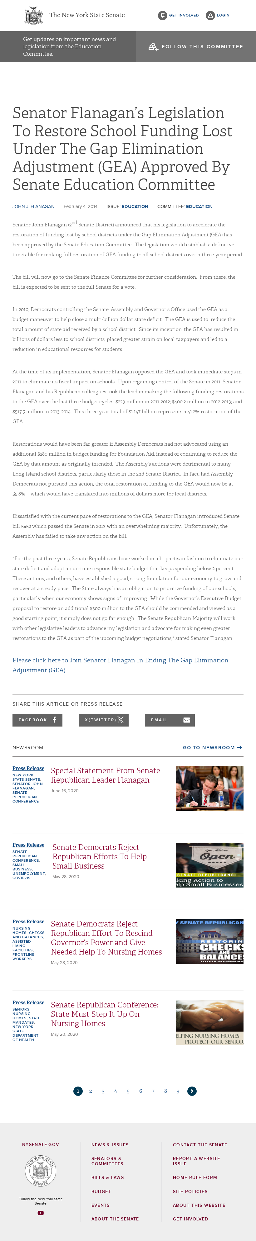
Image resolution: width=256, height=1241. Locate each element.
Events (100, 1205)
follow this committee (203, 46)
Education (135, 206)
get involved (184, 15)
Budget (101, 1192)
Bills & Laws (107, 1178)
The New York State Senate (87, 15)
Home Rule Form (195, 1178)
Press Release (28, 768)
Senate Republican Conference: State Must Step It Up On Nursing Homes (104, 1014)
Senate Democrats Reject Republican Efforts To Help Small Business (99, 857)
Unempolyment (28, 874)
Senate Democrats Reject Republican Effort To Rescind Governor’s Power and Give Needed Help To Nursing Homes (106, 938)
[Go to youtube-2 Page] (40, 1213)
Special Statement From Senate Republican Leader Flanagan (105, 775)
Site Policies (190, 1192)
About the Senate (115, 1219)
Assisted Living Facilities (22, 946)
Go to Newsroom (209, 747)
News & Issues (110, 1145)
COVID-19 (21, 878)
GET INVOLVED (191, 1219)
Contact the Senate (200, 1145)
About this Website (199, 1205)
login (223, 15)
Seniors (20, 1009)
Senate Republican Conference (25, 797)
